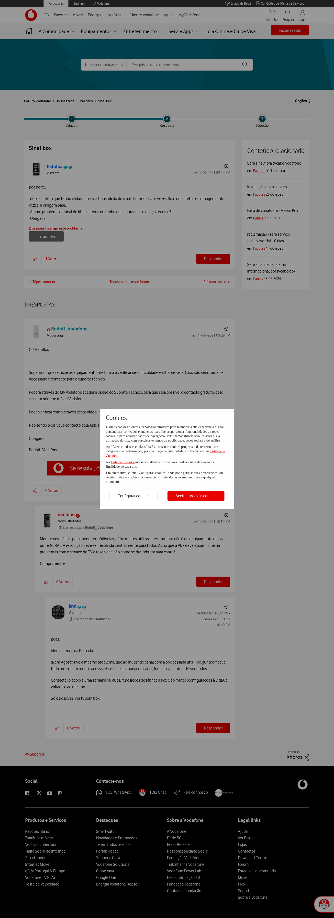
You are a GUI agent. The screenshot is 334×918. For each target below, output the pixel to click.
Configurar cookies (133, 495)
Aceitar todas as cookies (196, 495)
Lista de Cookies (123, 462)
